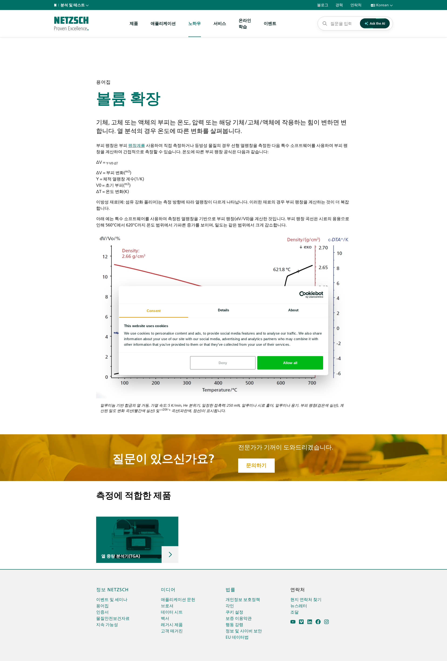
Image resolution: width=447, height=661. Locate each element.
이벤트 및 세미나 (111, 599)
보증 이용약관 (239, 618)
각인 (230, 605)
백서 (165, 618)
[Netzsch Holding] (56, 5)
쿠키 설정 (234, 612)
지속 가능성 (107, 624)
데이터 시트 (172, 612)
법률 (230, 589)
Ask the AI (377, 23)
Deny (223, 363)
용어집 (102, 605)
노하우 (194, 23)
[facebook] (318, 621)
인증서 (102, 612)
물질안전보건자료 (113, 618)
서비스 (219, 23)
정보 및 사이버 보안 (244, 631)
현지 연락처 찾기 (306, 599)
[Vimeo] (301, 621)
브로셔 (167, 605)
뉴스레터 (298, 605)
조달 (294, 612)
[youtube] (293, 621)
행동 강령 (234, 624)
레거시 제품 (172, 624)
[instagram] (326, 621)
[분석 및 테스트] (71, 23)
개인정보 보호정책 (243, 599)
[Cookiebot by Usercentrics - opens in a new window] (302, 294)
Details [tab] (223, 310)
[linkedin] (309, 621)
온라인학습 (245, 23)
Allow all (290, 363)
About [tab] (293, 310)
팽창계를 (136, 145)
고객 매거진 (172, 631)
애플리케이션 (163, 23)
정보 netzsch (112, 589)
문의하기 (256, 465)
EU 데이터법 (237, 637)
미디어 (168, 589)
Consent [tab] (154, 310)
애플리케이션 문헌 (178, 599)
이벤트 (270, 23)
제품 (134, 23)
